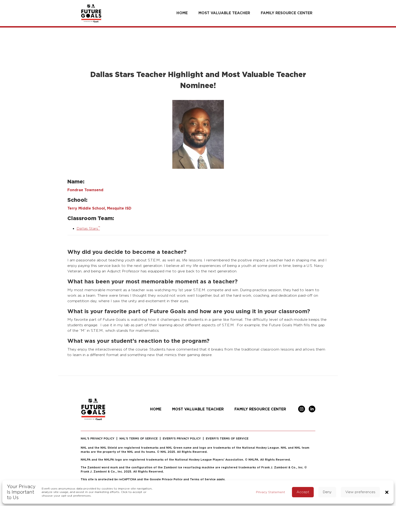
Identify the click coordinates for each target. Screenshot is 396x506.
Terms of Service (203, 479)
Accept (303, 492)
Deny (327, 492)
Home (182, 13)
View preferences (360, 492)
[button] (387, 491)
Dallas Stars (88, 228)
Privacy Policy (172, 479)
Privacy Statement (270, 492)
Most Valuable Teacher (224, 13)
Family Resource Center (286, 13)
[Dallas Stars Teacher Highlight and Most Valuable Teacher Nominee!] (198, 134)
